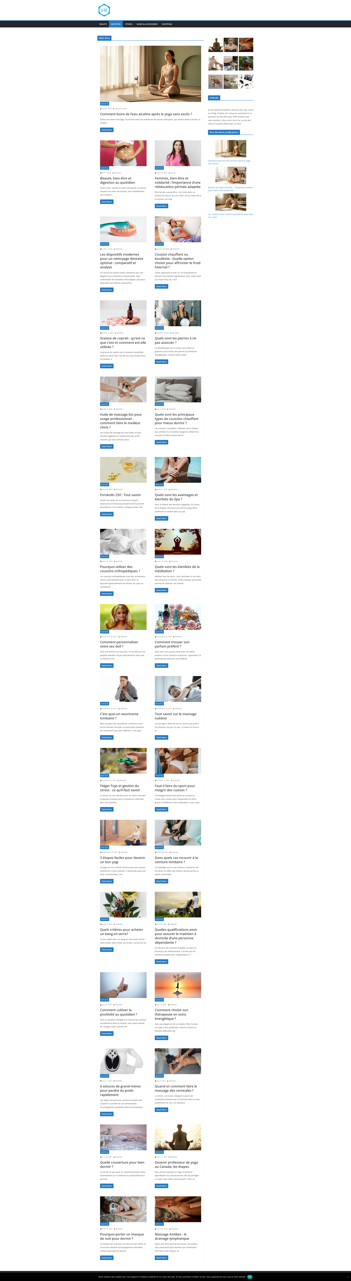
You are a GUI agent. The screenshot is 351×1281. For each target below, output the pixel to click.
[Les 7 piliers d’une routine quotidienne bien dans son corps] (230, 202)
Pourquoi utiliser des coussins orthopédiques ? (120, 568)
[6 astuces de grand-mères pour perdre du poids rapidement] (123, 1061)
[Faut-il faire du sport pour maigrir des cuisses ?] (178, 761)
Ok (250, 1277)
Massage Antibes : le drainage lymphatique (172, 1236)
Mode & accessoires (147, 24)
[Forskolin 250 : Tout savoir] (123, 470)
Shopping (167, 24)
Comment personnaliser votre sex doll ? (119, 644)
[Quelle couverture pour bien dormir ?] (123, 1137)
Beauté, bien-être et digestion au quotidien (117, 180)
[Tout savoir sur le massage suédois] (178, 689)
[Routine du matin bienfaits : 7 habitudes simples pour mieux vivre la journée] (230, 175)
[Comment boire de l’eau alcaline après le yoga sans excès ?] (150, 74)
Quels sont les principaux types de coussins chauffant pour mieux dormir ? (177, 418)
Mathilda (117, 173)
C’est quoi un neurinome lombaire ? (119, 716)
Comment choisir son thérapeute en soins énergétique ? (171, 1014)
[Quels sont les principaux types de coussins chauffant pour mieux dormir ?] (178, 389)
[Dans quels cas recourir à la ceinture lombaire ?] (178, 833)
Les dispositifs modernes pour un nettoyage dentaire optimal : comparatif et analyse (121, 260)
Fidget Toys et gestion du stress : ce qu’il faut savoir (120, 787)
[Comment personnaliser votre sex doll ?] (123, 617)
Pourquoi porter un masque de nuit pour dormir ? (122, 1236)
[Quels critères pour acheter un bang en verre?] (123, 904)
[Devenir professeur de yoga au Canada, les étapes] (178, 1137)
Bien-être (116, 24)
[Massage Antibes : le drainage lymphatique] (178, 1209)
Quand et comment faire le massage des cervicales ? (176, 1088)
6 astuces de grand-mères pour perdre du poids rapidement (120, 1090)
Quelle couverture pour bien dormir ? (122, 1164)
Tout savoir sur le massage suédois (175, 716)
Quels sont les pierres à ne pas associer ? (175, 340)
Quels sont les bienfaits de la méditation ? (177, 568)
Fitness (128, 24)
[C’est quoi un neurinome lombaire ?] (123, 689)
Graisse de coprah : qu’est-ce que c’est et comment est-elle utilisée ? (123, 342)
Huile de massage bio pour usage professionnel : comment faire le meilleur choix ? (121, 421)
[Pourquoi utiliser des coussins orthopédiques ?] (123, 542)
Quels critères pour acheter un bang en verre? (121, 931)
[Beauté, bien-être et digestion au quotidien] (123, 153)
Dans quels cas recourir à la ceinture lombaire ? (176, 859)
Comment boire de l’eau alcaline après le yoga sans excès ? (146, 114)
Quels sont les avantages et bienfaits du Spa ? (176, 496)
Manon (173, 173)
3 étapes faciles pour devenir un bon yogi (122, 859)
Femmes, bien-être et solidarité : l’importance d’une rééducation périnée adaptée (178, 182)
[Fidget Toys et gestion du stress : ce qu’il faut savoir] (123, 761)
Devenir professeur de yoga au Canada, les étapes (176, 1164)
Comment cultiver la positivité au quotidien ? (118, 1012)
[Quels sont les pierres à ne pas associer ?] (178, 313)
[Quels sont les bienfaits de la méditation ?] (178, 542)
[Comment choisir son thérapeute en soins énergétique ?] (178, 985)
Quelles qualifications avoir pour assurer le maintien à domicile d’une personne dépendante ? (176, 936)
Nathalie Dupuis (121, 108)
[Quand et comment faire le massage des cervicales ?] (178, 1061)
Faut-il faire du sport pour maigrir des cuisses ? (175, 787)
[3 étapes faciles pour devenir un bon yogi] (123, 833)
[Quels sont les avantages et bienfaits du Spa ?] (178, 470)
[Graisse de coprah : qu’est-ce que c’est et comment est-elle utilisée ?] (123, 313)
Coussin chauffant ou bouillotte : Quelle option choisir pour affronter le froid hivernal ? (177, 260)
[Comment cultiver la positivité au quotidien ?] (123, 985)
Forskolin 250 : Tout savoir (120, 494)
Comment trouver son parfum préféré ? (172, 644)
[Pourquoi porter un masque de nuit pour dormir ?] (123, 1209)
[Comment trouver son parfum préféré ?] (178, 617)
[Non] (347, 1277)
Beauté (103, 24)
